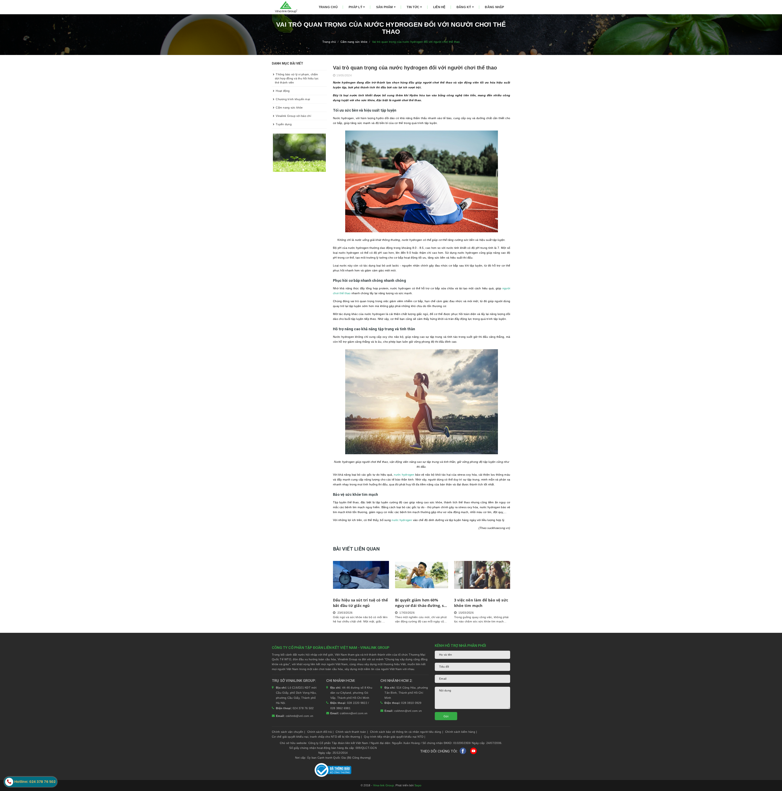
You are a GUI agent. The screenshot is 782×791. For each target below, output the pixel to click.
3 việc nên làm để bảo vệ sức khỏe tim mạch (481, 603)
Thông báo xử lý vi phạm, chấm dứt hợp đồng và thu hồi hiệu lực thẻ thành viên (297, 78)
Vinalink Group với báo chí (293, 115)
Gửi (446, 716)
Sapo (417, 785)
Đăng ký (464, 7)
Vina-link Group (383, 785)
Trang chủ (328, 7)
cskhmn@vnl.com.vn (353, 713)
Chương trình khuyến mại (292, 99)
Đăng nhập (494, 7)
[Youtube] (473, 752)
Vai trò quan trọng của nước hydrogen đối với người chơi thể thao (415, 67)
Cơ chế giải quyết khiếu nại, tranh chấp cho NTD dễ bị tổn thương (317, 736)
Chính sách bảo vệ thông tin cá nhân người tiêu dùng (406, 731)
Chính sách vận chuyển (288, 731)
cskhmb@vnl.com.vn (299, 715)
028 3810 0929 (411, 702)
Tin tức (413, 7)
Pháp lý (356, 7)
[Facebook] (463, 752)
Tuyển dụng (283, 124)
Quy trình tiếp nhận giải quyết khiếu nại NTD (394, 736)
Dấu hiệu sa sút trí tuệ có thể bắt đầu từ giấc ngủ (360, 603)
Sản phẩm (385, 7)
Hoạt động (282, 90)
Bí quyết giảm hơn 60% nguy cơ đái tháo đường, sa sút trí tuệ (420, 603)
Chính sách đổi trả (320, 731)
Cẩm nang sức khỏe (289, 107)
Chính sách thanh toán (352, 731)
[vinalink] (299, 152)
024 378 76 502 (303, 708)
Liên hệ (439, 7)
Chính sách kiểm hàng (461, 731)
